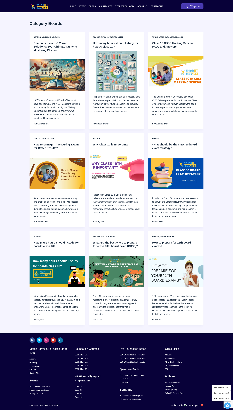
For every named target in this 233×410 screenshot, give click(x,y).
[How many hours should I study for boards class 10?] (116, 72)
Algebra (32, 359)
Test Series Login (124, 6)
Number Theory (36, 373)
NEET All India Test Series (40, 386)
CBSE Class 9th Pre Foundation (132, 358)
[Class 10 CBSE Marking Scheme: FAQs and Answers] (175, 72)
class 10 (105, 37)
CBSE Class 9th (81, 365)
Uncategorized (116, 37)
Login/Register (192, 6)
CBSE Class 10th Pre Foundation (133, 362)
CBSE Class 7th (81, 358)
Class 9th (78, 393)
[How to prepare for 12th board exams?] (175, 271)
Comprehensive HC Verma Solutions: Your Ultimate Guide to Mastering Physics (55, 47)
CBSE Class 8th (81, 362)
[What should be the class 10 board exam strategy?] (175, 173)
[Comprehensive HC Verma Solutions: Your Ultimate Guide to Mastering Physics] (57, 75)
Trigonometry (35, 366)
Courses (56, 37)
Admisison (46, 37)
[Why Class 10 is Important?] (116, 169)
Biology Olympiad (36, 393)
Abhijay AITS (105, 6)
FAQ (167, 369)
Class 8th (78, 390)
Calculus (33, 370)
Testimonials (170, 358)
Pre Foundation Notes (133, 348)
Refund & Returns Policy (174, 393)
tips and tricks (159, 37)
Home (73, 6)
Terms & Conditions (172, 382)
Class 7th (78, 386)
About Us (142, 6)
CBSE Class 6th (81, 355)
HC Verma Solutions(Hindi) (130, 399)
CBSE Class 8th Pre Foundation (132, 355)
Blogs (92, 6)
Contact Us (157, 6)
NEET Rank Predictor (173, 362)
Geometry (33, 363)
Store (82, 6)
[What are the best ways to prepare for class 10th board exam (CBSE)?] (116, 271)
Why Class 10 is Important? (110, 144)
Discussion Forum (172, 365)
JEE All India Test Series (39, 390)
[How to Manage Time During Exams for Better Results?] (57, 173)
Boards (37, 37)
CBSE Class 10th (81, 369)
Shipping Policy (171, 389)
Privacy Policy (170, 386)
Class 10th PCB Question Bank (132, 375)
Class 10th (79, 397)
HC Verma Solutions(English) (131, 396)
